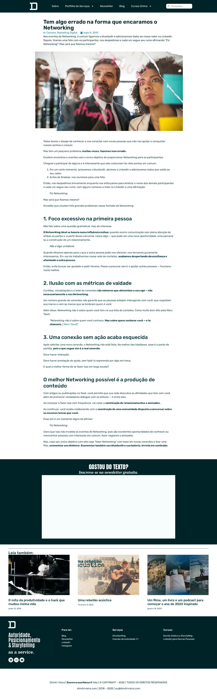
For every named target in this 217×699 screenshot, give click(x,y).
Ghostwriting (118, 635)
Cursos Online (139, 6)
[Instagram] (16, 660)
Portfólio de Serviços (77, 6)
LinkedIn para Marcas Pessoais (178, 639)
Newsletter (106, 6)
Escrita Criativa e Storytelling (177, 635)
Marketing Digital (67, 32)
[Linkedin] (10, 660)
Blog (122, 6)
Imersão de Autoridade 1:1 (125, 639)
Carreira (51, 32)
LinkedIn (66, 642)
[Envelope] (22, 660)
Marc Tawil (70, 324)
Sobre (55, 6)
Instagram (67, 645)
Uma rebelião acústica (94, 600)
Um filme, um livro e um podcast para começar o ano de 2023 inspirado (175, 602)
